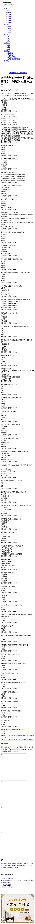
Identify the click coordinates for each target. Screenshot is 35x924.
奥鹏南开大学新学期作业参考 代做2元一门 (13, 729)
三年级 (9, 16)
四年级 (9, 18)
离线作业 (10, 55)
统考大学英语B (12, 57)
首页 (5, 8)
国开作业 (7, 61)
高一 (8, 37)
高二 (8, 39)
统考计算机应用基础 (13, 59)
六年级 (9, 22)
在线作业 (10, 53)
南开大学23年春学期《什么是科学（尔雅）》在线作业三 (17, 740)
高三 (8, 41)
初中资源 (7, 24)
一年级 (9, 12)
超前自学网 (12, 73)
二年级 (9, 14)
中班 (8, 47)
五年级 (9, 20)
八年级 (9, 30)
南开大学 (18, 73)
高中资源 (7, 35)
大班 (8, 49)
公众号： (3, 878)
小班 (8, 45)
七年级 (9, 28)
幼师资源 (7, 43)
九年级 (9, 32)
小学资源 (7, 10)
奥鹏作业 (7, 51)
